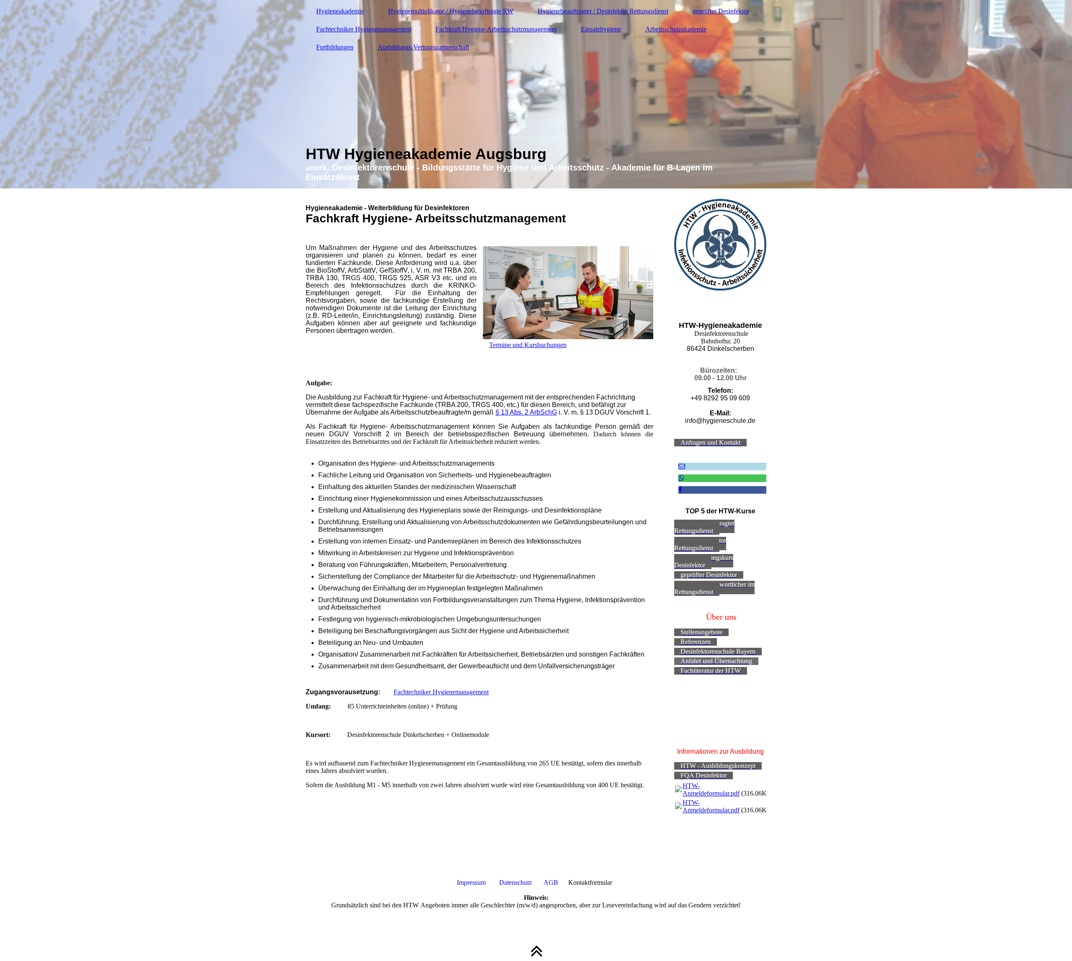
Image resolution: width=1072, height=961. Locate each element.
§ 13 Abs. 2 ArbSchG (526, 412)
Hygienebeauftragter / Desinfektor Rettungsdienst (603, 11)
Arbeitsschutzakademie (675, 29)
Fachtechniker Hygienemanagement (363, 29)
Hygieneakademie (340, 11)
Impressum (471, 882)
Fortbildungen (334, 47)
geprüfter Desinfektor (721, 11)
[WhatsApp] (681, 478)
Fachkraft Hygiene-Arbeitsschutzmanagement (496, 29)
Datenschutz (515, 882)
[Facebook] (680, 489)
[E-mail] (681, 466)
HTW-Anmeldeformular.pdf (711, 789)
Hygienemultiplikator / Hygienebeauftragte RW (450, 11)
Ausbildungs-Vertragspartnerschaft (423, 47)
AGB (552, 882)
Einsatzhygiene (601, 29)
